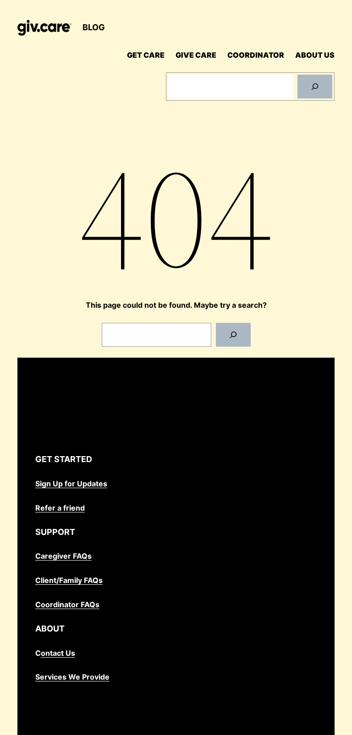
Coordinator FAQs (67, 604)
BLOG (93, 27)
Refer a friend (60, 507)
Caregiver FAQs (63, 556)
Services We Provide (72, 676)
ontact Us (58, 653)
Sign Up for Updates (71, 483)
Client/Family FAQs (69, 580)
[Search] (314, 86)
